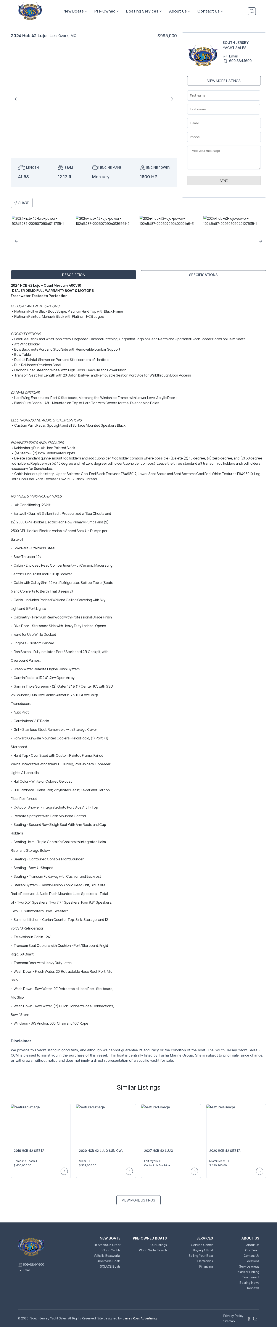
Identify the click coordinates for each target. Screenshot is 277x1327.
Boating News (249, 1282)
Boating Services (142, 11)
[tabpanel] (138, 674)
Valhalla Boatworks (107, 1255)
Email (233, 56)
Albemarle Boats (109, 1261)
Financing (206, 1266)
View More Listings (224, 80)
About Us (178, 11)
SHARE (23, 202)
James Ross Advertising (140, 1318)
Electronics (205, 1261)
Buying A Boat (203, 1250)
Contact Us (208, 11)
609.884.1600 (240, 61)
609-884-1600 (33, 1264)
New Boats (73, 11)
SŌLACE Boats (110, 1266)
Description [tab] (73, 275)
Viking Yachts (111, 1250)
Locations (252, 1261)
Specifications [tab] (203, 275)
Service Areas (249, 1266)
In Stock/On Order (108, 1245)
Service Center (202, 1245)
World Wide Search (153, 1250)
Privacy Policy (233, 1315)
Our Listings (158, 1245)
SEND (224, 180)
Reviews (253, 1288)
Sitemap (229, 1321)
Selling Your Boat (201, 1255)
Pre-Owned (105, 11)
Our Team (252, 1250)
